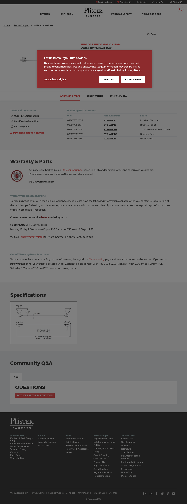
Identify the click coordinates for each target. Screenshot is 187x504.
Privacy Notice (133, 70)
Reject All (109, 79)
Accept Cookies (133, 79)
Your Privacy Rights (55, 79)
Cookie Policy (116, 70)
